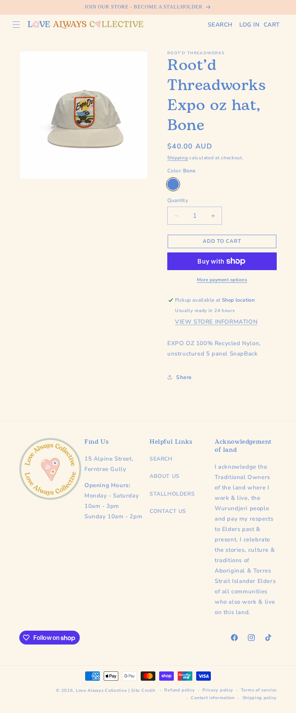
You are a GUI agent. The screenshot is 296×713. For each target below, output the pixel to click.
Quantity (177, 200)
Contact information (212, 698)
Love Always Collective (101, 690)
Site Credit (143, 690)
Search (161, 459)
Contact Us (168, 511)
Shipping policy (259, 698)
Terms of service (259, 690)
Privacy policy (217, 690)
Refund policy (179, 690)
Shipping (177, 158)
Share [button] (184, 377)
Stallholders (172, 494)
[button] (16, 24)
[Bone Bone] (173, 184)
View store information (216, 322)
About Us (165, 476)
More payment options (222, 280)
